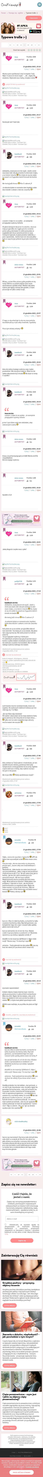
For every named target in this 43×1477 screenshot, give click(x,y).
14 (31, 45)
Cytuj (26, 69)
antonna (18, 793)
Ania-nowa (19, 265)
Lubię (32, 69)
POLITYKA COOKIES (15, 1456)
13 (28, 45)
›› (39, 44)
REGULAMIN (27, 1456)
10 (17, 45)
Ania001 (18, 840)
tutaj (6, 1234)
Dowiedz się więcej (32, 1467)
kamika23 (18, 154)
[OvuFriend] (11, 6)
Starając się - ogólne (16, 13)
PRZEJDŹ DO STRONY (21, 1472)
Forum (3, 13)
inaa (16, 57)
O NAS (13, 1452)
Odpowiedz (34, 18)
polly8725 (18, 581)
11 (21, 45)
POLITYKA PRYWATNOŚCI (25, 1452)
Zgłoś (39, 69)
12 (24, 45)
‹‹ (10, 44)
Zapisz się (22, 1240)
